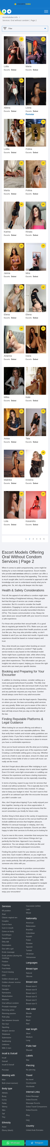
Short (28, 1033)
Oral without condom (10, 1003)
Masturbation (7, 996)
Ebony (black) (7, 1130)
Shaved (29, 1050)
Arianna (8, 356)
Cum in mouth (7, 928)
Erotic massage (8, 952)
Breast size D (31, 996)
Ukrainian (30, 954)
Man (4, 1080)
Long (28, 1040)
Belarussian (31, 926)
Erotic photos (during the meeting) (12, 957)
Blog (28, 1115)
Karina (7, 232)
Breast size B (31, 990)
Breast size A (31, 986)
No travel (29, 1079)
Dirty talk (5, 942)
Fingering (6, 965)
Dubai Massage (32, 1096)
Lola (6, 521)
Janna (7, 273)
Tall (3, 1114)
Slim (3, 1110)
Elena (7, 314)
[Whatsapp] (4, 11)
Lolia (6, 66)
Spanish (29, 947)
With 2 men (6, 1048)
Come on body (8, 931)
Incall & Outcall (8, 1065)
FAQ (28, 1120)
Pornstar (5, 1070)
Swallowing (6, 1041)
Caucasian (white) (33, 906)
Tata (28, 438)
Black (28, 1020)
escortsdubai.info (10, 17)
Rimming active (8, 1010)
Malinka (8, 480)
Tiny (3, 1117)
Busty (4, 1096)
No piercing (30, 1070)
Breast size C (31, 993)
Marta (7, 190)
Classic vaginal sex (9, 917)
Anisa (7, 438)
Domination (6, 945)
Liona (28, 108)
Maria (28, 66)
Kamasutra (6, 993)
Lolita (6, 149)
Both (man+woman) (10, 1083)
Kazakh (29, 936)
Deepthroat (6, 938)
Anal (4, 914)
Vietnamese (31, 957)
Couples (5, 921)
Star (27, 1060)
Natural (29, 973)
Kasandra (31, 521)
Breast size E (31, 1000)
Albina (7, 108)
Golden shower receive (11, 982)
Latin (28, 909)
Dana (28, 356)
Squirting (5, 1027)
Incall (4, 1058)
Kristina (29, 480)
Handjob (5, 989)
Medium (29, 1037)
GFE (4, 975)
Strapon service (8, 1031)
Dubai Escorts (31, 1100)
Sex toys (5, 1024)
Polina (29, 149)
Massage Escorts (33, 1103)
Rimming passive (9, 1013)
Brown (28, 1017)
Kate (28, 397)
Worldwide (30, 1086)
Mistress (5, 999)
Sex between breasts (10, 1020)
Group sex (6, 986)
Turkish (29, 950)
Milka (6, 397)
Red (27, 1024)
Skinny (4, 1107)
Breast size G (31, 1003)
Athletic (5, 1093)
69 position (6, 911)
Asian (4, 1127)
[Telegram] (9, 11)
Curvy (4, 1100)
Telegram (39, 1143)
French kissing (8, 972)
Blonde (29, 1013)
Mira (28, 273)
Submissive (6, 1038)
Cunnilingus (6, 935)
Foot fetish (6, 968)
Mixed (28, 913)
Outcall (5, 1061)
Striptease (6, 1034)
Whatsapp (15, 1143)
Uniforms (5, 1044)
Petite (4, 1103)
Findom (5, 961)
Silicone (29, 976)
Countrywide (31, 1083)
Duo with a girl (7, 949)
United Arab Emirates (34, 1130)
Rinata (29, 232)
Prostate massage (9, 1006)
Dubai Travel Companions (36, 1107)
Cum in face (7, 924)
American (30, 923)
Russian (29, 943)
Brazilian (29, 930)
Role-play (6, 1017)
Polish (28, 940)
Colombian (30, 933)
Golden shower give (10, 979)
